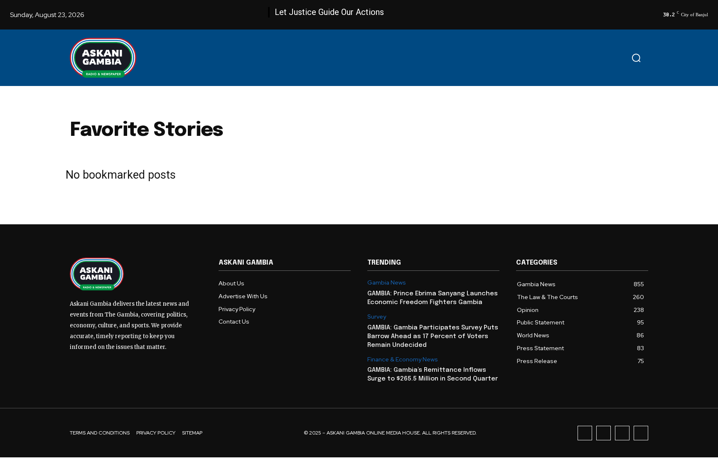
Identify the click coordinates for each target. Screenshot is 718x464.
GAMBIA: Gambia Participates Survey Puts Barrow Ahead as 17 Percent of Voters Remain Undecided (432, 336)
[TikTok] (603, 433)
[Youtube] (641, 433)
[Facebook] (585, 433)
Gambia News (386, 282)
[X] (622, 433)
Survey (376, 316)
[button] (636, 58)
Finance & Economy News (402, 359)
